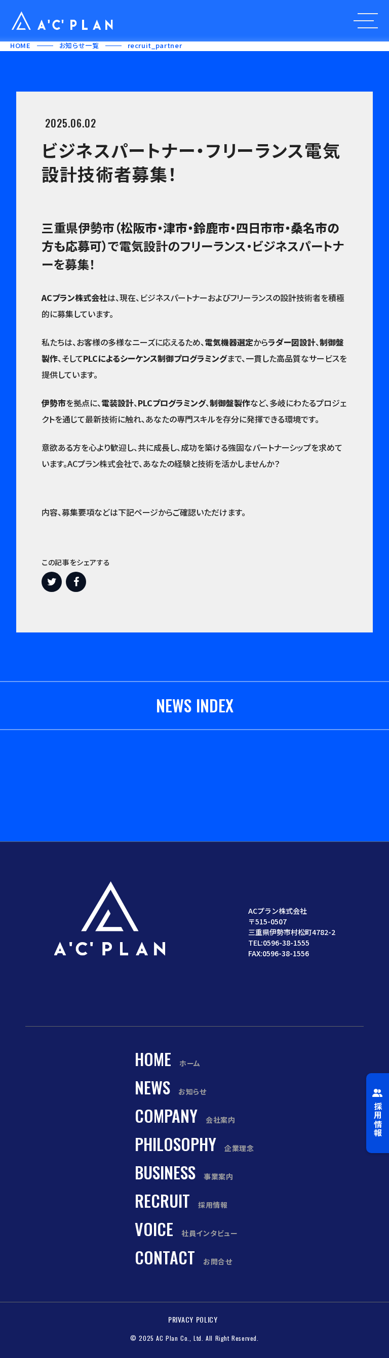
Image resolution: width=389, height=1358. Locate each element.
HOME (20, 45)
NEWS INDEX (195, 705)
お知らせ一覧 (79, 45)
